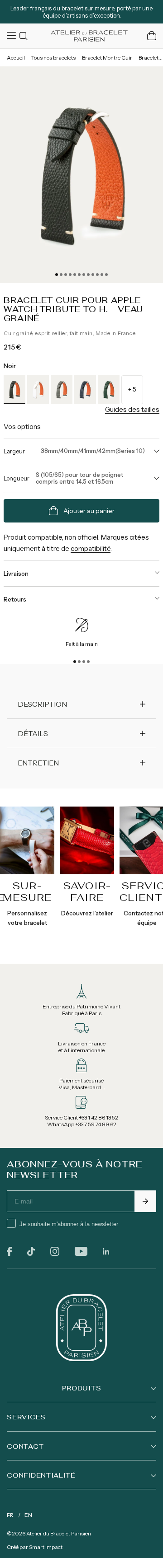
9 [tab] (92, 274)
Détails (33, 733)
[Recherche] (25, 36)
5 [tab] (74, 274)
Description (42, 704)
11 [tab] (102, 274)
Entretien (38, 762)
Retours (15, 599)
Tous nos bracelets (53, 57)
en (28, 1514)
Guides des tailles (132, 409)
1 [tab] (56, 274)
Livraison (16, 573)
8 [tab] (88, 274)
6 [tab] (79, 274)
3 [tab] (65, 274)
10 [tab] (97, 274)
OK (145, 1201)
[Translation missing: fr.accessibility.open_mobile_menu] (12, 35)
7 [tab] (83, 274)
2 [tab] (61, 274)
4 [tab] (70, 274)
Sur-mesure (27, 891)
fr (10, 1514)
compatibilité (90, 548)
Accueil (16, 57)
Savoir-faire (87, 891)
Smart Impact (45, 1547)
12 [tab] (106, 274)
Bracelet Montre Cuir (107, 57)
